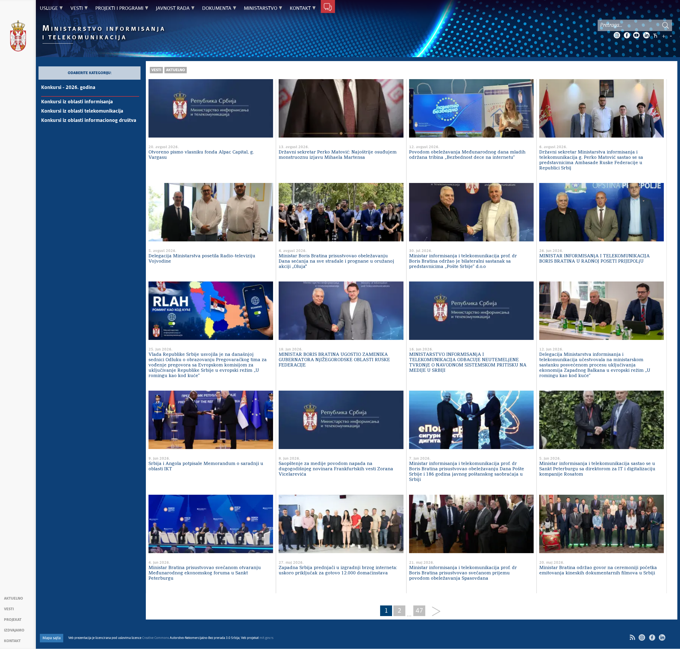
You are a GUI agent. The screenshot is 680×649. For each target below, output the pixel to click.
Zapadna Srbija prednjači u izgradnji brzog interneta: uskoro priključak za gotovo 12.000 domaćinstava (338, 570)
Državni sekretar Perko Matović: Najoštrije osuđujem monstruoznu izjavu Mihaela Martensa (338, 155)
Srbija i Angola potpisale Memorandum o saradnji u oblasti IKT (205, 466)
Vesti (9, 609)
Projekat (13, 620)
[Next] (434, 612)
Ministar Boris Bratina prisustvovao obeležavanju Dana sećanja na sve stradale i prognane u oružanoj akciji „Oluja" (336, 261)
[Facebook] (627, 35)
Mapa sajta (51, 638)
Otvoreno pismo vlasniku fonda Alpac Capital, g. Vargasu (201, 155)
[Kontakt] (328, 7)
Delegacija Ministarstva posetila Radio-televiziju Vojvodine (201, 259)
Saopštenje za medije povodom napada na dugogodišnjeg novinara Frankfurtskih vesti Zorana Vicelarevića (336, 469)
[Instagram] (617, 35)
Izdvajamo (14, 630)
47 (419, 611)
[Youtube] (636, 35)
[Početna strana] (18, 36)
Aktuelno (13, 598)
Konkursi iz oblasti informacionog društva (88, 120)
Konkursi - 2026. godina (68, 87)
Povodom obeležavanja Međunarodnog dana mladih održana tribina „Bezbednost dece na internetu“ (467, 155)
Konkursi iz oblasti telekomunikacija (82, 111)
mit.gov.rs (266, 638)
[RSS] (632, 637)
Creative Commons (155, 638)
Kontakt (12, 641)
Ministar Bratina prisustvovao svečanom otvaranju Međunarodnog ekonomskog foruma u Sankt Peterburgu (204, 573)
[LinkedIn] (646, 35)
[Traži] (665, 25)
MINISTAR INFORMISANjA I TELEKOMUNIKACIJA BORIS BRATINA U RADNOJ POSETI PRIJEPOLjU (594, 259)
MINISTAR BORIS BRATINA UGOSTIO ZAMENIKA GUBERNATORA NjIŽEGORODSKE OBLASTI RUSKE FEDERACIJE (334, 360)
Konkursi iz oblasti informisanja (77, 102)
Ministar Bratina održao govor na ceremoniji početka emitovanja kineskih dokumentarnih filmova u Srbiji (598, 570)
